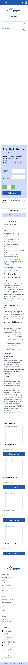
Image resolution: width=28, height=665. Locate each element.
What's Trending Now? (7, 588)
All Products (5, 591)
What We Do (5, 614)
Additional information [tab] (14, 215)
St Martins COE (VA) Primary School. (13, 201)
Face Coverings (6, 585)
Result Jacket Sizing (6, 171)
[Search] (24, 23)
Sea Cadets (5, 583)
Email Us (6, 645)
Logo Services (5, 605)
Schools (4, 580)
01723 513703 (11, 642)
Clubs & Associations (7, 578)
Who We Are (5, 617)
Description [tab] (14, 211)
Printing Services (6, 602)
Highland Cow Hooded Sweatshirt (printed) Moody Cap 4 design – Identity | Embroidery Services (14, 262)
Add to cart (12, 193)
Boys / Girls (5, 178)
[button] (12, 16)
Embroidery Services (7, 600)
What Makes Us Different (8, 619)
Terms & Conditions (7, 622)
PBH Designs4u (13, 271)
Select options (14, 454)
